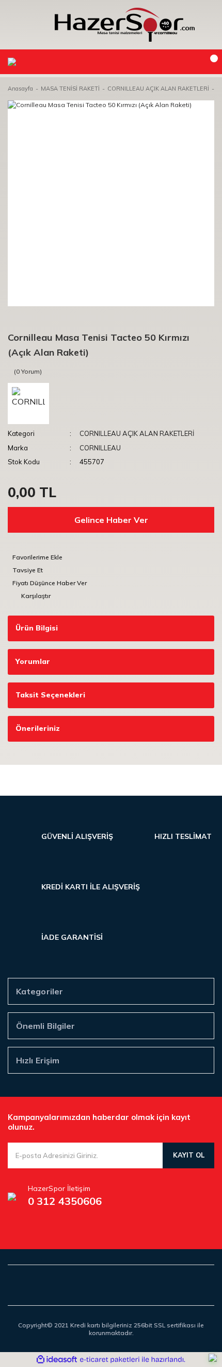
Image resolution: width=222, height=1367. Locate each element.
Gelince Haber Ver (111, 520)
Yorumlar (32, 661)
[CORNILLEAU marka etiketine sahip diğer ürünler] (28, 403)
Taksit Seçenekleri (50, 694)
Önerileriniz (37, 728)
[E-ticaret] (110, 1359)
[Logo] (125, 25)
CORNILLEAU (100, 448)
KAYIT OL (188, 1155)
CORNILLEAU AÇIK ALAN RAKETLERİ (137, 433)
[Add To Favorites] (111, 557)
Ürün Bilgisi (36, 628)
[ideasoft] (56, 1359)
